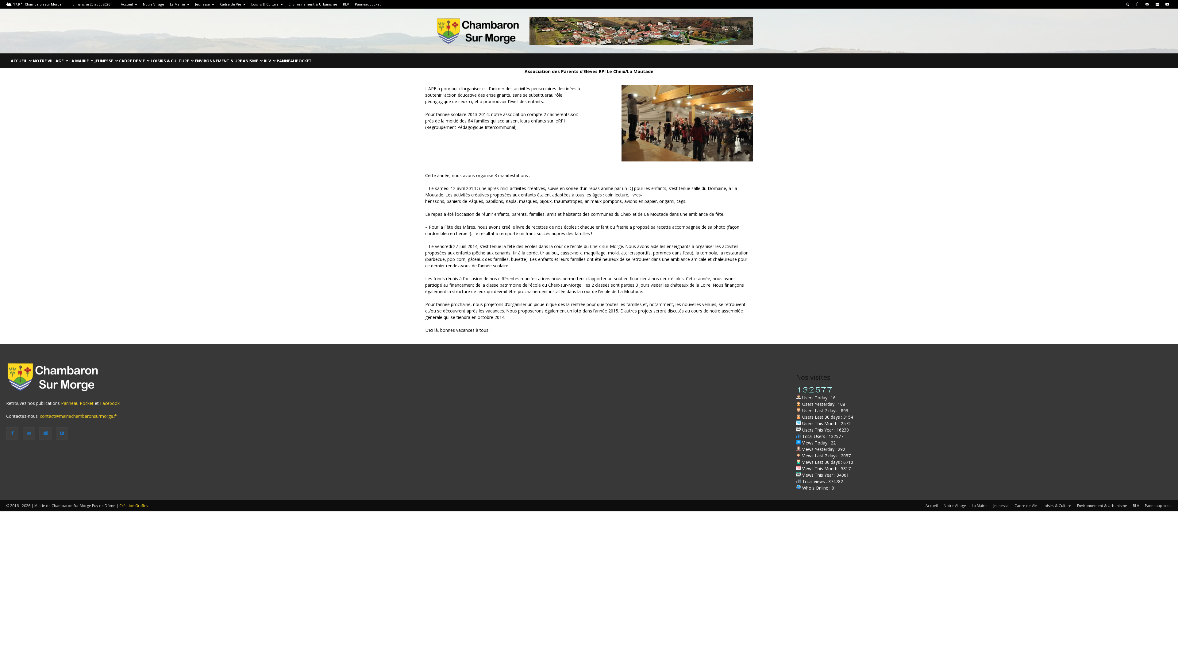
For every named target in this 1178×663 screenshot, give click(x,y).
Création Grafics (133, 505)
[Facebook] (1136, 4)
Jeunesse (202, 4)
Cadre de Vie (230, 4)
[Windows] (1157, 4)
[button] (1127, 4)
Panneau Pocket (77, 403)
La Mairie (177, 4)
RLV (346, 4)
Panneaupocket (368, 4)
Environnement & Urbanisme (313, 4)
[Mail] (1147, 4)
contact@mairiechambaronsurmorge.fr (78, 416)
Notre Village (153, 4)
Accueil (127, 4)
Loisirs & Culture (265, 4)
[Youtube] (1167, 4)
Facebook (110, 403)
